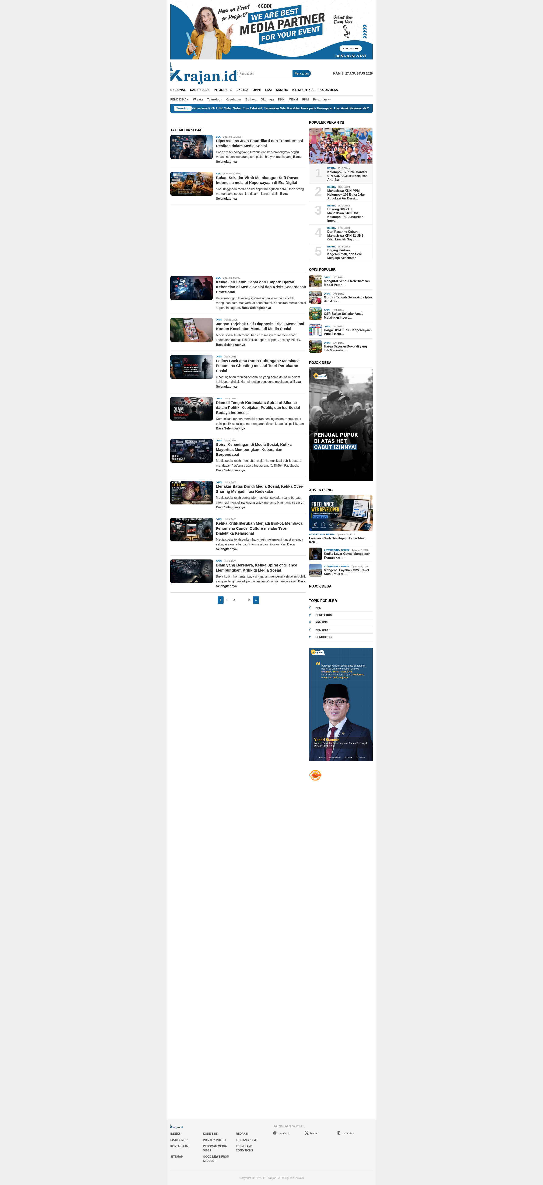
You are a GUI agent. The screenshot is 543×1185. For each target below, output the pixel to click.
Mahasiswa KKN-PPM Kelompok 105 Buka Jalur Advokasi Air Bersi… (346, 194)
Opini (219, 319)
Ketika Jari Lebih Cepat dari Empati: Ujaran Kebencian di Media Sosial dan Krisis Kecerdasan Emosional (261, 287)
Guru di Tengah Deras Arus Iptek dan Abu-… (348, 299)
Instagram (348, 1133)
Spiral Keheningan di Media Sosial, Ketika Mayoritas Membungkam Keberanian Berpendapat (254, 449)
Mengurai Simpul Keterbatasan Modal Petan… (347, 283)
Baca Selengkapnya (256, 307)
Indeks (175, 1133)
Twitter (314, 1133)
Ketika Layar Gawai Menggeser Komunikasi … (347, 555)
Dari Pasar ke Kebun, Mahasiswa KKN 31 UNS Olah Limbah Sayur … (345, 235)
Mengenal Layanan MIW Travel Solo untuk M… (346, 572)
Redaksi (242, 1133)
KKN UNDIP (322, 629)
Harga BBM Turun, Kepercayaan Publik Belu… (348, 332)
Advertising (317, 534)
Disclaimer (179, 1140)
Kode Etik (210, 1133)
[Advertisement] (238, 238)
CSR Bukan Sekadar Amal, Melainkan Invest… (343, 315)
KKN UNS (321, 622)
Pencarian (302, 73)
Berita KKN (323, 615)
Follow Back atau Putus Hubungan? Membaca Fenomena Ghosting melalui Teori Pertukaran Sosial (257, 366)
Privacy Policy (214, 1140)
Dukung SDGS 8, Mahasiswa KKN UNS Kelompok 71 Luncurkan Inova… (345, 214)
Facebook (284, 1133)
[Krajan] (203, 73)
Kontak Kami (179, 1146)
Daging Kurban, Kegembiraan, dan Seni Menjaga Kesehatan (344, 254)
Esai (218, 137)
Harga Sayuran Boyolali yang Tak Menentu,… (345, 348)
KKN (318, 607)
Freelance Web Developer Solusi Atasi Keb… (337, 540)
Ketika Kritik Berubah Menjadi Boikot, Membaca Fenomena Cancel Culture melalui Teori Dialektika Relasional (259, 528)
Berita (331, 168)
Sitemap (176, 1156)
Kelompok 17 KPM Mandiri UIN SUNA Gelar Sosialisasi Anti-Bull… (347, 175)
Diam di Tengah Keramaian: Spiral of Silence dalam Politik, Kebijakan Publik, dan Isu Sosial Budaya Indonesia (258, 408)
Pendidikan (323, 637)
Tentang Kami (246, 1140)
